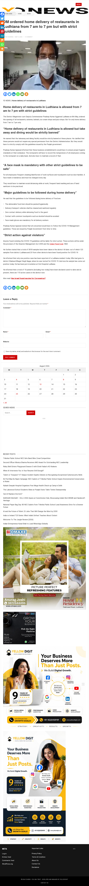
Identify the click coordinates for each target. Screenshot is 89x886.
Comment (7, 308)
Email (48, 332)
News (29, 14)
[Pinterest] (2, 31)
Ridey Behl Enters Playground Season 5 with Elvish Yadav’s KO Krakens (30, 467)
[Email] (22, 94)
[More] (26, 94)
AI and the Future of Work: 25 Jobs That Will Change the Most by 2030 (30, 511)
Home (20, 14)
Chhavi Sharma (8, 37)
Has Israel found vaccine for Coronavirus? (28, 278)
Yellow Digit (64, 879)
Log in (4, 854)
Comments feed (8, 860)
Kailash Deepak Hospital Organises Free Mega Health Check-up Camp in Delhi (32, 486)
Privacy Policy (37, 853)
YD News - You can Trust (33, 879)
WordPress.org (7, 864)
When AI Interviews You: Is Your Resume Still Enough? (23, 471)
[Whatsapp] (18, 94)
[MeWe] (2, 36)
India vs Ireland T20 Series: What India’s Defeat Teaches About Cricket (30, 515)
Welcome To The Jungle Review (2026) (18, 520)
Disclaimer (35, 867)
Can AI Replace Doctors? (12, 494)
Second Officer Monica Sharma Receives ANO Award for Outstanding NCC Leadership (35, 462)
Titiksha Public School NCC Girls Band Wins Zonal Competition (26, 458)
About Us (35, 860)
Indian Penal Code (56, 244)
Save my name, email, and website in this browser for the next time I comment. (33, 351)
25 (17, 394)
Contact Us (36, 864)
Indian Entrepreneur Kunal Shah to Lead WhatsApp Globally (25, 524)
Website (6, 342)
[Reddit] (2, 23)
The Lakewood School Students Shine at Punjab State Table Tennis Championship (34, 490)
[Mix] (2, 40)
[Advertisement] (44, 435)
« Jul (5, 403)
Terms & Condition (38, 857)
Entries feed (6, 857)
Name (5, 332)
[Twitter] (9, 94)
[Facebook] (5, 94)
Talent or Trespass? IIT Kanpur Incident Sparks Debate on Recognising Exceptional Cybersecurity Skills (42, 475)
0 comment (29, 37)
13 (40, 384)
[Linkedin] (14, 94)
